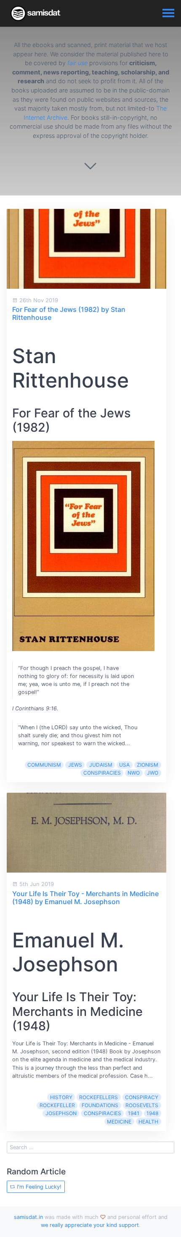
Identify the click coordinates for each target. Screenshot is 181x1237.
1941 (133, 1113)
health (148, 1121)
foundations (100, 1105)
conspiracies (102, 773)
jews (75, 765)
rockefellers (98, 1097)
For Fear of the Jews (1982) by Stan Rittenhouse (68, 313)
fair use (77, 62)
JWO (152, 773)
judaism (100, 765)
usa (124, 765)
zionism (147, 765)
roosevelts (141, 1105)
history (61, 1097)
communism (44, 765)
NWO (134, 773)
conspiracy (141, 1097)
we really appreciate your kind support (90, 1225)
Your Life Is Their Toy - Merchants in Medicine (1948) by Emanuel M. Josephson (85, 897)
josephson (61, 1113)
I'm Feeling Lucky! (38, 1187)
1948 (152, 1113)
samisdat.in (28, 1217)
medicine (119, 1121)
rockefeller (57, 1105)
